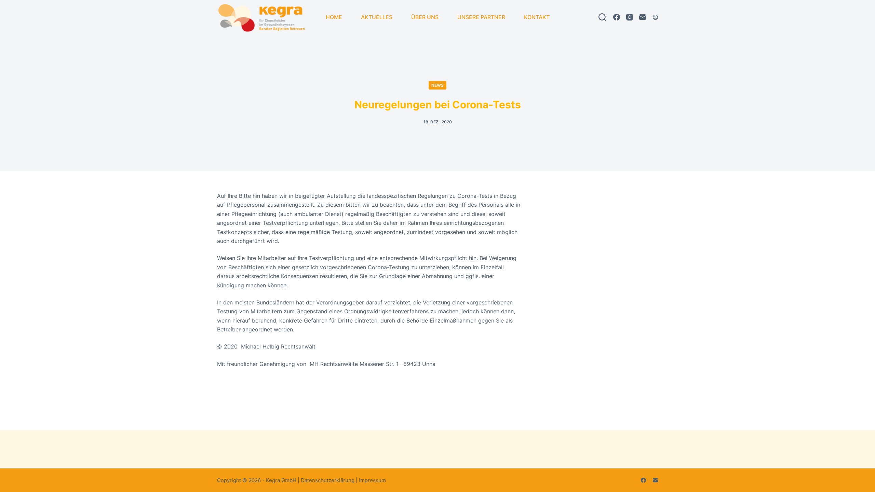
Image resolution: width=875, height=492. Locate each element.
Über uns (425, 17)
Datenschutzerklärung (327, 480)
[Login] (655, 17)
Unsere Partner (481, 17)
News (437, 85)
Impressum (372, 480)
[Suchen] (602, 17)
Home (334, 17)
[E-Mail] (642, 17)
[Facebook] (616, 17)
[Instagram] (629, 17)
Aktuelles (376, 17)
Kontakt (537, 17)
